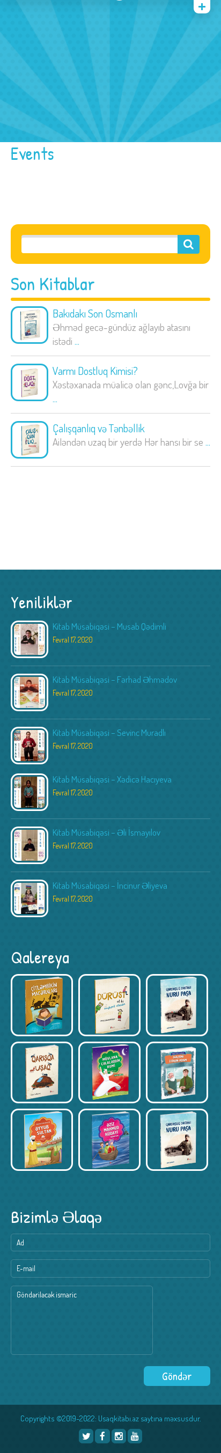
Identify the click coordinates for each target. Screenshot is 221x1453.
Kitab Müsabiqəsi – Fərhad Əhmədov (115, 679)
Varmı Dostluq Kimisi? (95, 371)
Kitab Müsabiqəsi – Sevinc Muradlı (109, 732)
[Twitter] (86, 1436)
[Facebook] (102, 1436)
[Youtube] (135, 1436)
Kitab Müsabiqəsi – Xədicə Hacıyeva (112, 779)
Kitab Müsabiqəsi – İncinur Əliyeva (110, 885)
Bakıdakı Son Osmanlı (95, 313)
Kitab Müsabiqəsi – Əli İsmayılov (106, 832)
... (77, 341)
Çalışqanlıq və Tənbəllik (99, 428)
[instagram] (119, 1436)
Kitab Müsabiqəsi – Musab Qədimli (109, 626)
